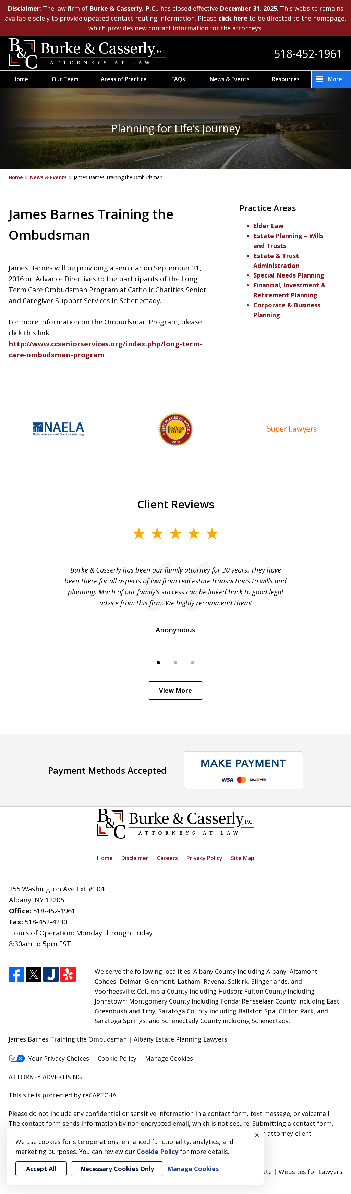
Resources (286, 79)
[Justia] (51, 975)
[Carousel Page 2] (175, 662)
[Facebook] (16, 975)
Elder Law (268, 226)
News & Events (230, 79)
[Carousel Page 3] (192, 662)
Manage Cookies (169, 1058)
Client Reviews (175, 504)
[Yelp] (68, 975)
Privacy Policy (204, 858)
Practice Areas (268, 207)
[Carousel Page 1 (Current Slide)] (158, 662)
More (335, 79)
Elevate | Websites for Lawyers (284, 1172)
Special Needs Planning (288, 275)
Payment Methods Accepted (107, 770)
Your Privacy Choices (58, 1058)
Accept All (41, 1169)
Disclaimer (134, 858)
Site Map (242, 858)
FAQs (178, 79)
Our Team (65, 79)
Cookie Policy (117, 1058)
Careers (167, 858)
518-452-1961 (308, 53)
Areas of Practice (124, 79)
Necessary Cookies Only (117, 1169)
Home (20, 79)
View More (175, 690)
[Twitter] (33, 975)
